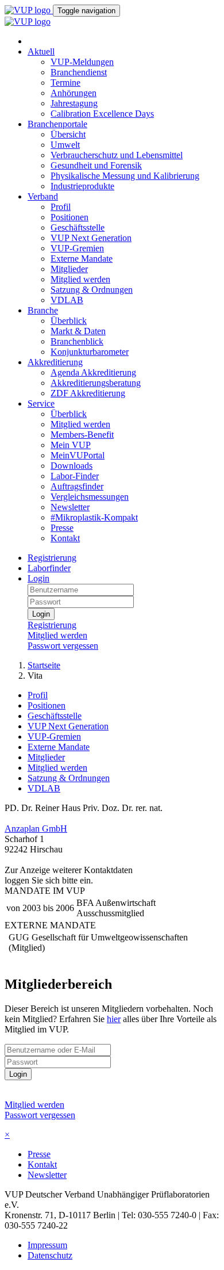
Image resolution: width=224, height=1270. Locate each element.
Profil (61, 207)
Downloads (71, 465)
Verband (43, 196)
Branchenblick (77, 341)
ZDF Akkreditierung (88, 393)
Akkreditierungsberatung (96, 383)
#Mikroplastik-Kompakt (94, 517)
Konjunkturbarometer (90, 352)
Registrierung (52, 558)
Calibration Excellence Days (102, 113)
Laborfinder (49, 568)
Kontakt (65, 538)
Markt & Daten (78, 331)
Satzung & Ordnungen (92, 289)
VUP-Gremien (77, 248)
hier (114, 1019)
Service (41, 403)
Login (38, 578)
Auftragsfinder (77, 486)
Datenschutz (50, 1255)
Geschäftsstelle (78, 227)
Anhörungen (73, 93)
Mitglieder (69, 269)
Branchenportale (57, 124)
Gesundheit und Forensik (96, 165)
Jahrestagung (74, 103)
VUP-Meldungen (82, 62)
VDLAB (67, 300)
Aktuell (41, 51)
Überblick (69, 321)
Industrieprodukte (82, 186)
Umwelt (65, 145)
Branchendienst (79, 72)
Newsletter (70, 507)
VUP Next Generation (91, 238)
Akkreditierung (55, 362)
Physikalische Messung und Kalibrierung (125, 176)
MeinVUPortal (78, 455)
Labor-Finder (75, 476)
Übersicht (68, 134)
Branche (43, 310)
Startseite (44, 665)
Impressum (47, 1245)
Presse (62, 528)
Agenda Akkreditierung (93, 372)
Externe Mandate (82, 258)
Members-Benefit (82, 434)
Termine (65, 82)
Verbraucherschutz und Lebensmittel (117, 155)
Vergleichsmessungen (90, 497)
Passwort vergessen (63, 646)
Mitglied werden (80, 279)
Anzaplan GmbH (36, 828)
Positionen (69, 217)
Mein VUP (71, 445)
